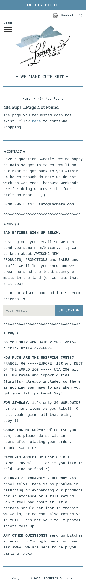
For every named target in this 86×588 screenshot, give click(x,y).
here (36, 121)
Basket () (70, 15)
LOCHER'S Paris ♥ (58, 578)
